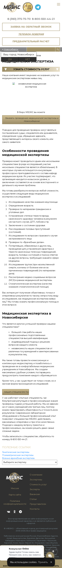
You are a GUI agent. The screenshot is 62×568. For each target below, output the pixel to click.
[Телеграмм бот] (38, 7)
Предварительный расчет (31, 41)
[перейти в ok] (14, 511)
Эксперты (35, 489)
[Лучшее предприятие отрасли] (28, 7)
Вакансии (35, 494)
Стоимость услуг (38, 484)
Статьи (33, 499)
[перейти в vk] (8, 511)
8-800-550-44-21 (43, 19)
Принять (43, 562)
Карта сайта (15, 494)
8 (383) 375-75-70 (19, 19)
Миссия (15, 488)
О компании (36, 474)
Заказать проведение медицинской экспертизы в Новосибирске (31, 119)
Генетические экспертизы (15, 452)
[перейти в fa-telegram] (20, 511)
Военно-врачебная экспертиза (18, 458)
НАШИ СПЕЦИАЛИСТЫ (16, 392)
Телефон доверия (31, 34)
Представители (38, 504)
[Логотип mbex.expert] (12, 7)
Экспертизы (36, 479)
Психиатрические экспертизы (17, 455)
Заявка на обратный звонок (31, 26)
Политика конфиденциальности (15, 502)
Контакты (35, 509)
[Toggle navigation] (58, 4)
